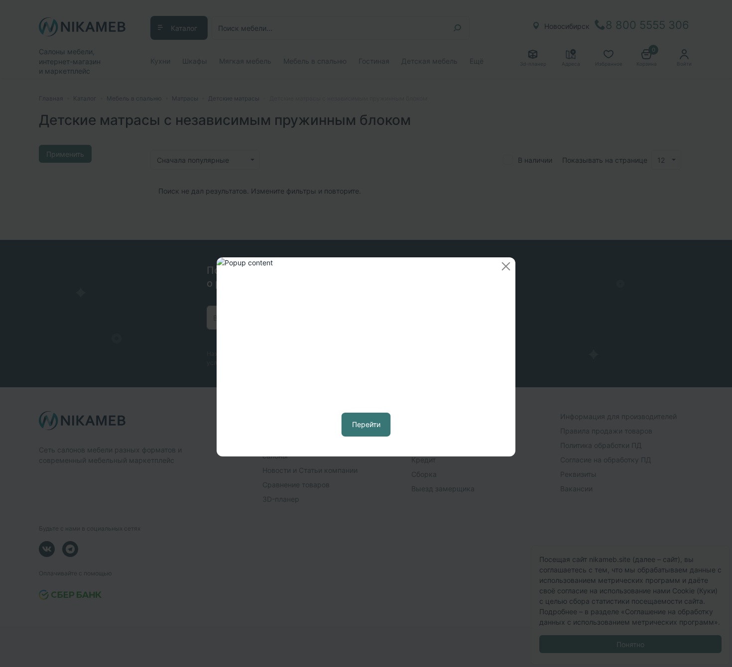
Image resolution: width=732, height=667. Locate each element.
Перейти (366, 424)
